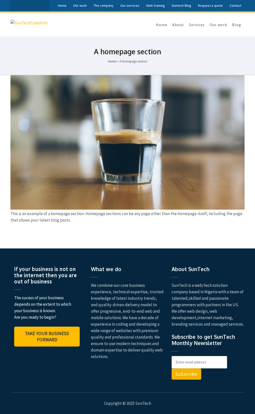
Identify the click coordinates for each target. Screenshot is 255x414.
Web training (155, 5)
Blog (236, 24)
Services (197, 24)
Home (62, 5)
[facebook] (15, 5)
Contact (235, 5)
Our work (80, 5)
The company (104, 5)
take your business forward (47, 336)
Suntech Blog (181, 5)
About (178, 24)
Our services (129, 5)
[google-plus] (34, 5)
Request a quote (210, 5)
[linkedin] (44, 5)
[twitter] (25, 5)
